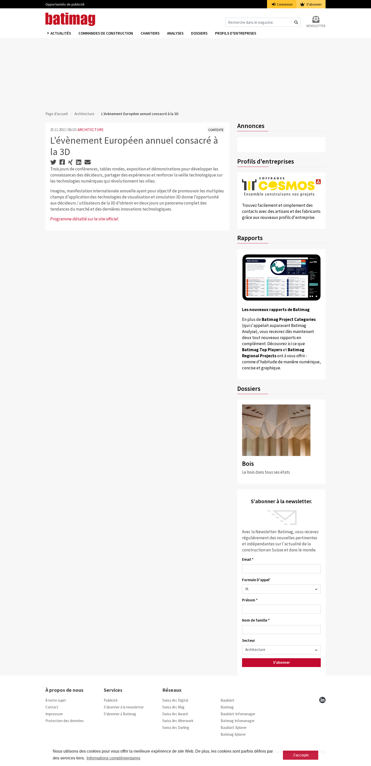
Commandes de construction (105, 33)
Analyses (175, 33)
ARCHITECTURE (90, 129)
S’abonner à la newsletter (124, 707)
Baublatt (227, 700)
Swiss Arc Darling (175, 727)
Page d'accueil (56, 113)
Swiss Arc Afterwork (177, 720)
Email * (248, 559)
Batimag (227, 707)
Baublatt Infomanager (238, 713)
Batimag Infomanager (238, 720)
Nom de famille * (256, 620)
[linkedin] (322, 700)
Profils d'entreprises (235, 33)
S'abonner (314, 4)
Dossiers (199, 33)
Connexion (284, 4)
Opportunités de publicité (65, 4)
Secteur (248, 640)
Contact (51, 707)
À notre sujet (55, 700)
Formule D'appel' (256, 579)
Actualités (60, 33)
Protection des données (64, 720)
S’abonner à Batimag (120, 713)
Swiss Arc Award (175, 713)
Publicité (111, 700)
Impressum (54, 713)
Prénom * (250, 600)
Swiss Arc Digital (175, 700)
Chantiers (150, 33)
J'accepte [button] (301, 755)
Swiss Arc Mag (173, 707)
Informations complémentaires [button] (113, 758)
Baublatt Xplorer (234, 727)
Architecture (84, 113)
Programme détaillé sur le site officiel (84, 219)
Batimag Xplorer (233, 734)
